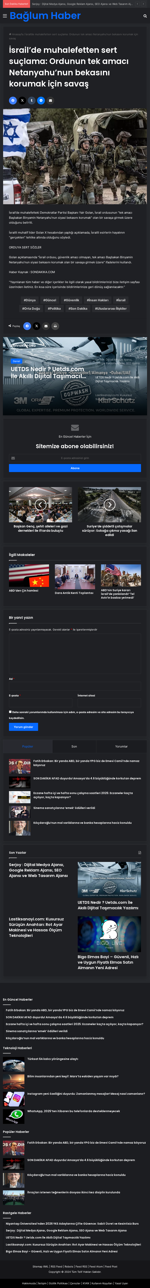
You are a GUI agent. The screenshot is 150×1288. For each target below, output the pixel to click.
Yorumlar (121, 746)
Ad (11, 678)
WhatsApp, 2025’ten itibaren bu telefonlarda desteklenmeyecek (73, 1111)
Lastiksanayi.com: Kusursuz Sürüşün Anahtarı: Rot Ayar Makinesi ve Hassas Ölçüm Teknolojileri (40, 373)
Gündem (18, 361)
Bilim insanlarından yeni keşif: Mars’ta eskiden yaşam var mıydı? (73, 1076)
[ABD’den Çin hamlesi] (29, 575)
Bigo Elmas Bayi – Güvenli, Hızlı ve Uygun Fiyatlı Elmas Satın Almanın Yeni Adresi (108, 962)
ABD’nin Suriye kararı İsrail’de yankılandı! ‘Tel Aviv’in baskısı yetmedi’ (117, 594)
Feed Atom (96, 1266)
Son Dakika (79, 308)
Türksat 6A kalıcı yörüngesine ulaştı (52, 1059)
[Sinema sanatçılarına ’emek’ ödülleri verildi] (19, 812)
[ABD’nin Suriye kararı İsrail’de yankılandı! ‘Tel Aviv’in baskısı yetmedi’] (121, 575)
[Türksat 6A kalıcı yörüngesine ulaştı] (13, 1064)
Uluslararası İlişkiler (112, 308)
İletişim (42, 1283)
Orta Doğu (32, 308)
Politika (55, 308)
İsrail (121, 300)
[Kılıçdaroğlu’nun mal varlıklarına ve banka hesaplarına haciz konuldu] (19, 828)
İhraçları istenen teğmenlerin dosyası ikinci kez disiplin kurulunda (73, 1192)
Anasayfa (17, 34)
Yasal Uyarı (121, 1283)
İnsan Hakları (98, 300)
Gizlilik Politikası (58, 1283)
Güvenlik (72, 300)
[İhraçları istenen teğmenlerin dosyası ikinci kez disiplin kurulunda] (13, 1197)
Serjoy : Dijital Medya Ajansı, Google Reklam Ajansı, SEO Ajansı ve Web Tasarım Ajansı (38, 870)
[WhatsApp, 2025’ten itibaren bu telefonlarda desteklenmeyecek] (13, 1116)
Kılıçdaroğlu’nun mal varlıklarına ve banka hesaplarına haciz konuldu (82, 823)
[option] (75, 376)
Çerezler (75, 1283)
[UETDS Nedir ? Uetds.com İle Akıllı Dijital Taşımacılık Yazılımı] (109, 880)
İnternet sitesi (86, 695)
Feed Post (111, 1266)
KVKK (86, 1283)
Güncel (50, 300)
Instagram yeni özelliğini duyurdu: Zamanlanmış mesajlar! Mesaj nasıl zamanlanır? (86, 1094)
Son (74, 746)
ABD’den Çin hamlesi (23, 591)
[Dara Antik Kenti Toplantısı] (75, 576)
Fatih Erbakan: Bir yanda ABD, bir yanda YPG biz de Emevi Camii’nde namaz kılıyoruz (86, 1143)
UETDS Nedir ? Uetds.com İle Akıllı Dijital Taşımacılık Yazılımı (68, 3)
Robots (69, 1266)
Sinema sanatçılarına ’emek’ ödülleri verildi (64, 808)
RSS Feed (56, 1266)
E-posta (15, 695)
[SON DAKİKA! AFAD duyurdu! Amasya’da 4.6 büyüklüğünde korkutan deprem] (19, 782)
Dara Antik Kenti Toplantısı (74, 593)
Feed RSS (81, 1266)
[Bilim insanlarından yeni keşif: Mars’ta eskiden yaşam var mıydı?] (13, 1081)
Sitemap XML (40, 1266)
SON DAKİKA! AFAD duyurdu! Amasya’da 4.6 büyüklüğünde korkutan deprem (87, 778)
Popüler (27, 746)
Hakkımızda (29, 1283)
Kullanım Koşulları (102, 1283)
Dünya (31, 300)
